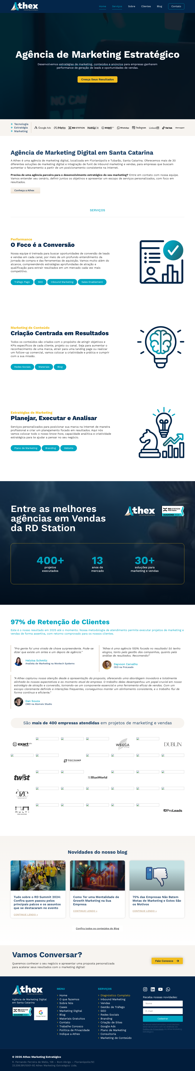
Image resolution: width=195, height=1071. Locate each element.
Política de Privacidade (153, 1029)
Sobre (131, 6)
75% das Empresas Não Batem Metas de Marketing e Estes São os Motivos (157, 900)
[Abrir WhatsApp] (187, 1063)
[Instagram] (145, 989)
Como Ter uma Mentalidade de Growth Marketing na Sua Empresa (96, 900)
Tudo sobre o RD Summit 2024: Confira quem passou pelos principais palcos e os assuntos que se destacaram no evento (37, 902)
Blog (159, 6)
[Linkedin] (153, 989)
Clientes (146, 6)
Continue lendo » (26, 914)
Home (102, 6)
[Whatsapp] (168, 989)
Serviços (117, 6)
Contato (176, 6)
